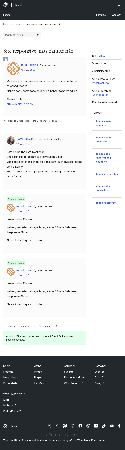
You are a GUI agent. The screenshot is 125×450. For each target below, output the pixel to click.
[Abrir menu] (120, 5)
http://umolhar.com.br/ (20, 104)
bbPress (9, 405)
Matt (7, 399)
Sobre (6, 366)
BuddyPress (12, 411)
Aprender (69, 366)
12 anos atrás (28, 70)
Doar (99, 377)
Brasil (14, 426)
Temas (18, 24)
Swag (99, 383)
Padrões (39, 383)
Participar (100, 366)
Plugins (38, 377)
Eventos (99, 371)
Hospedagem (11, 377)
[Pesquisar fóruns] (38, 34)
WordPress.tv (73, 383)
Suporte (69, 371)
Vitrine (37, 366)
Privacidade (10, 383)
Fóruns (6, 14)
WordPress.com (14, 394)
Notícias (8, 371)
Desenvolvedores (74, 377)
